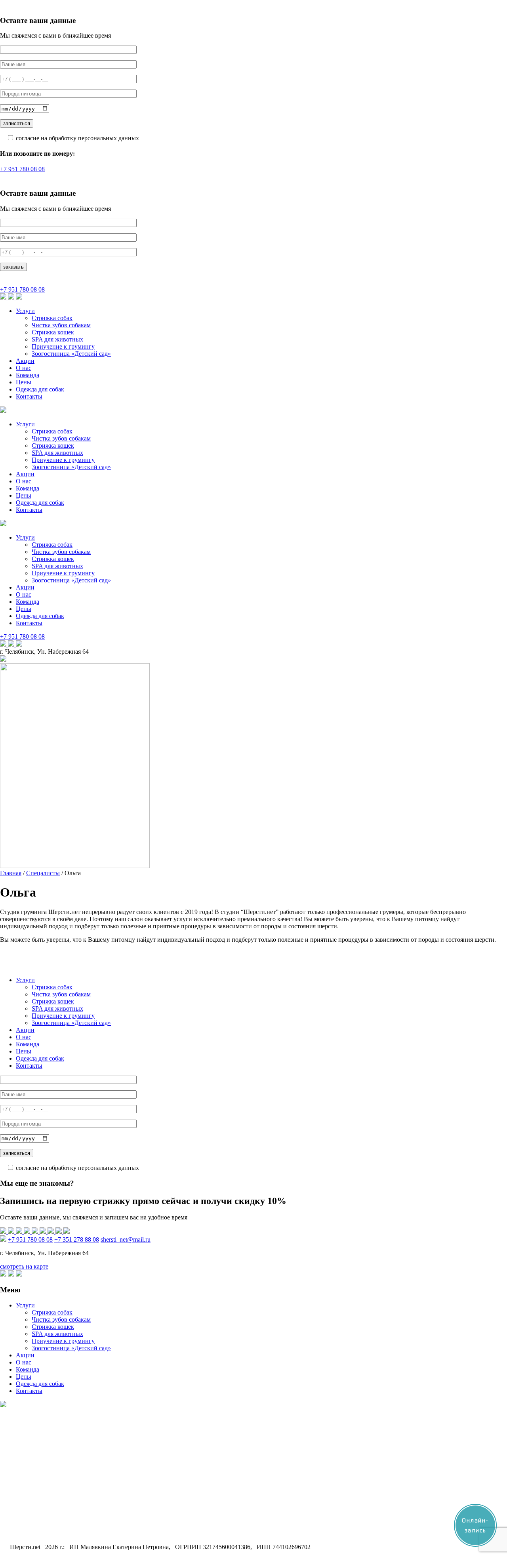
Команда (27, 375)
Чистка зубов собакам (61, 325)
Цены (23, 382)
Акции (25, 360)
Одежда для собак (40, 389)
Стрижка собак (52, 318)
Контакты (29, 396)
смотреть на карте (24, 1266)
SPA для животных (57, 339)
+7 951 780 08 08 (22, 169)
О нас (23, 367)
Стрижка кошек (53, 332)
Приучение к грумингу (63, 346)
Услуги (25, 310)
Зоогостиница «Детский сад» (71, 353)
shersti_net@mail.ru (126, 1239)
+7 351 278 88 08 (76, 1239)
